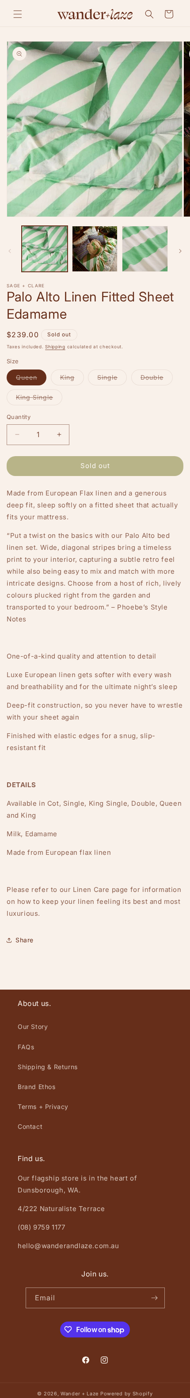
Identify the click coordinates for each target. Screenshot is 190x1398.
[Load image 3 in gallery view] (145, 249)
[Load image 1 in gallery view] (45, 249)
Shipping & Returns (48, 1066)
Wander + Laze (80, 1393)
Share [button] (24, 940)
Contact (30, 1126)
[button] (17, 14)
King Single (39, 399)
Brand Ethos (37, 1086)
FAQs (26, 1047)
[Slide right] (180, 251)
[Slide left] (9, 251)
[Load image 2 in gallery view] (95, 249)
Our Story (33, 1026)
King (72, 379)
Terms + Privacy (43, 1106)
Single (112, 379)
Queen (31, 379)
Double (157, 379)
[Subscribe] (154, 1298)
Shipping (55, 346)
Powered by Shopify (126, 1393)
